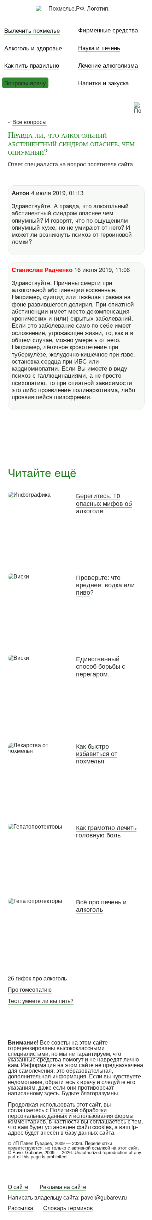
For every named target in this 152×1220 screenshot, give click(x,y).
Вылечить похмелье (32, 30)
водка (113, 584)
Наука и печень (99, 47)
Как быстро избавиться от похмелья (96, 753)
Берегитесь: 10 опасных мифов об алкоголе (104, 503)
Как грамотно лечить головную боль (106, 831)
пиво (83, 592)
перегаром (91, 673)
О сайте (18, 1187)
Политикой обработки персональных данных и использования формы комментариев (71, 1115)
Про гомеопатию (30, 989)
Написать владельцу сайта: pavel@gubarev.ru (67, 1197)
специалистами (28, 1053)
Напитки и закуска (103, 82)
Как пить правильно (31, 65)
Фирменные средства (108, 29)
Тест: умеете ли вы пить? (41, 1001)
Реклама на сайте (63, 1187)
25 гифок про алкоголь (37, 978)
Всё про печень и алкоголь (101, 905)
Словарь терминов (68, 1208)
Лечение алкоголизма (108, 65)
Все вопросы (29, 122)
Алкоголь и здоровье (33, 47)
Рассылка (20, 1208)
